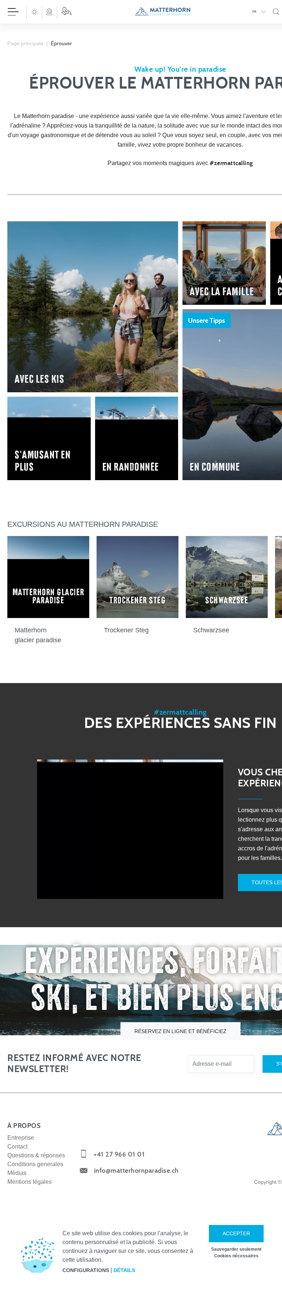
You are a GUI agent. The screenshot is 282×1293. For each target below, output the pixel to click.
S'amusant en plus (42, 460)
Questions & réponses (36, 1155)
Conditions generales (35, 1164)
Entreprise (20, 1138)
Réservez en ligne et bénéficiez (180, 1031)
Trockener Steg (126, 630)
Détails (124, 1270)
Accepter (236, 1233)
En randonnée (130, 466)
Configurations (85, 1270)
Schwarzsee (211, 630)
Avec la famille (222, 290)
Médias (16, 1173)
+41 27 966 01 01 (119, 1154)
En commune (215, 466)
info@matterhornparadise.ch (136, 1171)
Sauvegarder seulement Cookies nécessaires (236, 1252)
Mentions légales (29, 1182)
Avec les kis (39, 378)
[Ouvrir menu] (13, 12)
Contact (17, 1146)
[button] (34, 12)
